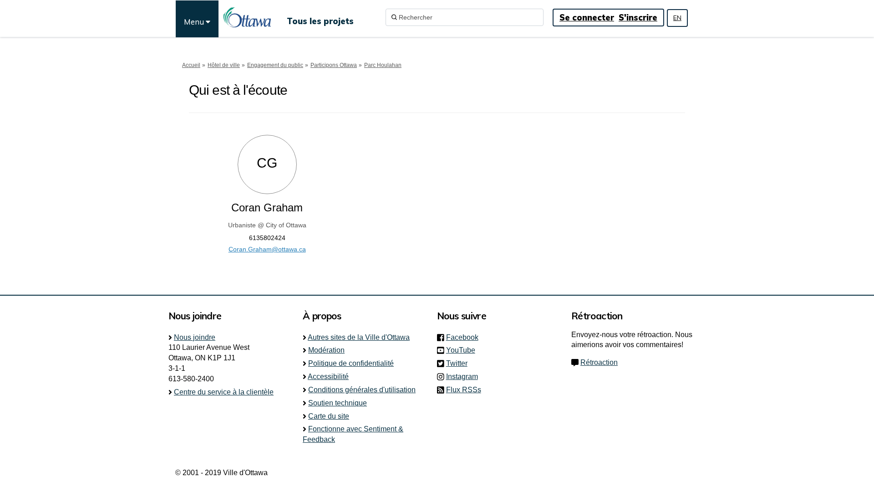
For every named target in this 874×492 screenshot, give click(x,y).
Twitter (459, 363)
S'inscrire (638, 17)
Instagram (464, 376)
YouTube (463, 350)
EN (677, 18)
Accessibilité (328, 376)
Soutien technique (337, 403)
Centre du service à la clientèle (224, 392)
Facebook (465, 337)
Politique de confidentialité (351, 363)
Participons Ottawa (333, 65)
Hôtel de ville (224, 65)
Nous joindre (194, 337)
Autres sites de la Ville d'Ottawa (359, 337)
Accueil (191, 65)
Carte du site (328, 416)
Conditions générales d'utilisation (362, 390)
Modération (326, 350)
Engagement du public (275, 65)
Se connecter (586, 17)
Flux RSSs (463, 390)
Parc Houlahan (382, 65)
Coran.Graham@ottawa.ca (267, 249)
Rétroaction (599, 362)
